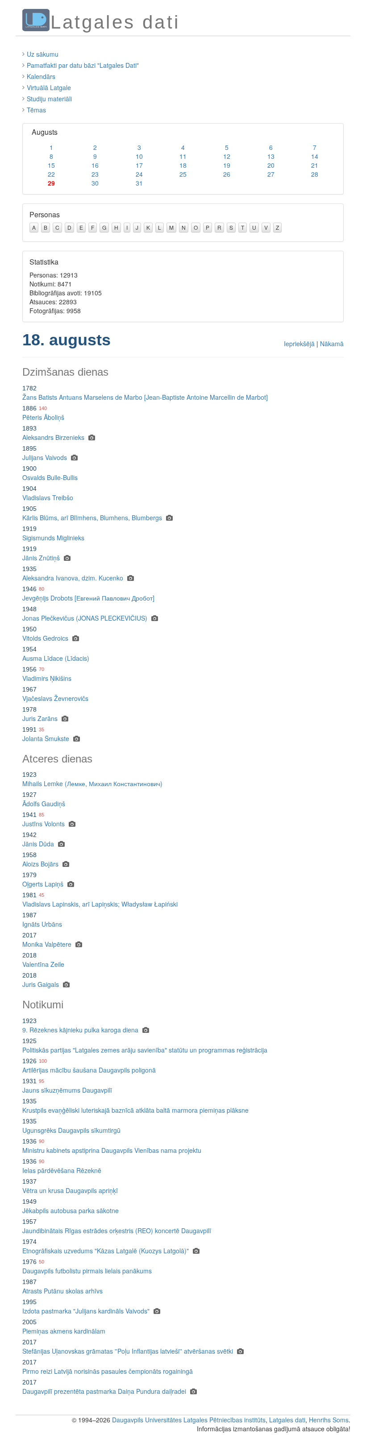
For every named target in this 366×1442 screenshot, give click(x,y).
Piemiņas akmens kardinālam (63, 1330)
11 (183, 156)
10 (139, 156)
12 (226, 156)
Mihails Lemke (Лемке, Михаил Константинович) (92, 783)
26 (226, 174)
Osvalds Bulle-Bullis (50, 477)
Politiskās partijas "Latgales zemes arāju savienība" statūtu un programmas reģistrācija (144, 1049)
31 (139, 182)
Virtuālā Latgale (49, 87)
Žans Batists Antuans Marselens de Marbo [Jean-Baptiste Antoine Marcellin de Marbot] (145, 397)
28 (314, 174)
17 (139, 165)
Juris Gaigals (40, 984)
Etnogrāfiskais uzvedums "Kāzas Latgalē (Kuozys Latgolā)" (105, 1250)
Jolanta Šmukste (45, 738)
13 (270, 156)
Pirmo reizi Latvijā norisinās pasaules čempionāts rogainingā (107, 1371)
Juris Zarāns (40, 718)
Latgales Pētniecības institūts (224, 1419)
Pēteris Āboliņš (43, 417)
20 (270, 165)
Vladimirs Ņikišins (46, 678)
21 (314, 165)
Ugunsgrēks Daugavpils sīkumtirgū (71, 1130)
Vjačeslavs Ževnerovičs (55, 698)
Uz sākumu (42, 54)
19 (226, 165)
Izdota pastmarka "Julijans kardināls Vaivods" (86, 1310)
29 (51, 182)
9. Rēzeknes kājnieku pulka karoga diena (80, 1029)
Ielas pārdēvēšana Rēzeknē (61, 1170)
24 (139, 174)
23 (95, 174)
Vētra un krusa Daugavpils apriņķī (70, 1190)
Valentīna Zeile (43, 964)
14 (314, 156)
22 (51, 174)
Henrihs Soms (329, 1419)
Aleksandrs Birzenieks (53, 437)
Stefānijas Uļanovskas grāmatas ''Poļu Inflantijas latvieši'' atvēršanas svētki (127, 1351)
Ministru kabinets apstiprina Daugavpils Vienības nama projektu (111, 1150)
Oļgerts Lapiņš (42, 883)
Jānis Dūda (38, 843)
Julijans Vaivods (44, 457)
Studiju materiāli (49, 98)
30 (95, 182)
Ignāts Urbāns (42, 924)
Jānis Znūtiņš (41, 557)
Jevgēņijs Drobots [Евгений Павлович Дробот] (88, 597)
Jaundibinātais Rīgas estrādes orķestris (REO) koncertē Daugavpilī (116, 1230)
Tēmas (36, 109)
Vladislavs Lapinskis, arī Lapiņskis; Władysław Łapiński (100, 903)
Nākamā (332, 343)
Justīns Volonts (43, 823)
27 (270, 174)
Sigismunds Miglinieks (53, 537)
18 (183, 165)
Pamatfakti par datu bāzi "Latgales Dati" (83, 65)
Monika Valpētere (46, 944)
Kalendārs (41, 76)
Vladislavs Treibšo (47, 497)
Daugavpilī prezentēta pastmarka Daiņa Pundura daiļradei (104, 1391)
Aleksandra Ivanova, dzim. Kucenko (72, 577)
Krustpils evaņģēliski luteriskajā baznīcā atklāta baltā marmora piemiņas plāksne (135, 1110)
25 (183, 174)
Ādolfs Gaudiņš (43, 803)
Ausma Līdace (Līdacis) (55, 658)
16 (95, 165)
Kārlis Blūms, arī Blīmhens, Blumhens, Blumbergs (92, 517)
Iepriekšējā (299, 343)
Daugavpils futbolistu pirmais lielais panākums (87, 1270)
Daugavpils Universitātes (147, 1419)
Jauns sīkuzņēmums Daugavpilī (67, 1090)
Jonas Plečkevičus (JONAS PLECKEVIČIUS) (84, 617)
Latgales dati (287, 1419)
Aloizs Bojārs (40, 863)
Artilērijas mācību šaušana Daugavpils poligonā (89, 1069)
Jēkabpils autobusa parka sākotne (70, 1210)
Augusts (45, 132)
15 (51, 165)
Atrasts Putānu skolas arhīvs (62, 1290)
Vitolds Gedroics (45, 638)
